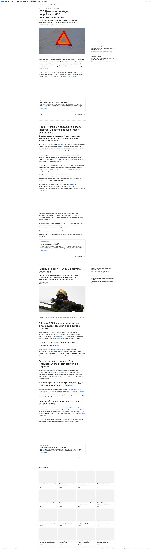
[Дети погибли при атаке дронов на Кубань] (67, 499)
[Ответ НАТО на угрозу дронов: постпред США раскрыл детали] (48, 537)
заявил (62, 370)
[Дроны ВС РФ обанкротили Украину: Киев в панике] (86, 537)
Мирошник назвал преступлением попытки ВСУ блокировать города (102, 49)
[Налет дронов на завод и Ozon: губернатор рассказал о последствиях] (86, 499)
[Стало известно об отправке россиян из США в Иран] (105, 537)
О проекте (103, 548)
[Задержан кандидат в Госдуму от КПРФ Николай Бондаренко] (48, 480)
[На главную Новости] (6, 1)
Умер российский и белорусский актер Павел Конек (102, 282)
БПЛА (50, 332)
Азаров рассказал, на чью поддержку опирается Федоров (100, 55)
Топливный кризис (58, 4)
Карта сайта (149, 548)
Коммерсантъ (48, 8)
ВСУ (60, 349)
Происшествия (56, 8)
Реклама (10, 548)
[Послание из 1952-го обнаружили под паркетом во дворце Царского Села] (86, 518)
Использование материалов (134, 548)
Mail (2, 548)
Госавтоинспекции (72, 76)
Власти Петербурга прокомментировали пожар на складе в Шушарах (101, 269)
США (50, 370)
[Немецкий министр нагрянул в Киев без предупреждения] (67, 518)
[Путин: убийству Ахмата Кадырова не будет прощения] (105, 499)
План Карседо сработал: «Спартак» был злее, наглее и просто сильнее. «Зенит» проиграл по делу (102, 275)
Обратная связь (143, 548)
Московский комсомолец (51, 123)
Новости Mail (48, 265)
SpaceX (52, 413)
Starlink (70, 409)
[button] (62, 41)
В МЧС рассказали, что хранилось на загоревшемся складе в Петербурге (100, 272)
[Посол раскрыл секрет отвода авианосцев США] (67, 537)
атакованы (56, 349)
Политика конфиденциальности (122, 548)
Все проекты (15, 548)
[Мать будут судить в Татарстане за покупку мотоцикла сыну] (86, 480)
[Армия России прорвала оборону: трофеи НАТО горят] (105, 480)
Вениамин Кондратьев (63, 336)
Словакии (60, 144)
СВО (51, 4)
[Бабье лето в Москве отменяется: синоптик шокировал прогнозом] (105, 518)
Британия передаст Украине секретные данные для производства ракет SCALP (102, 62)
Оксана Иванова (46, 282)
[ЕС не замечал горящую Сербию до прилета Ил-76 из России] (48, 499)
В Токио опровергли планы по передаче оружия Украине (102, 279)
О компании (6, 548)
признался (53, 407)
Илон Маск (57, 413)
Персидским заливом (71, 393)
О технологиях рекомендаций (111, 548)
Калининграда (73, 184)
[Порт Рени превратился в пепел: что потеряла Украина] (67, 480)
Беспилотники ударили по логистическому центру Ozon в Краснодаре (101, 52)
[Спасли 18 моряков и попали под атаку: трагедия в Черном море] (48, 518)
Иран (67, 372)
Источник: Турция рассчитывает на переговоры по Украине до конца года (102, 59)
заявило (82, 391)
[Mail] (2, 1)
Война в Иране (44, 4)
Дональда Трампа (77, 407)
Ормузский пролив (76, 389)
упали (53, 332)
